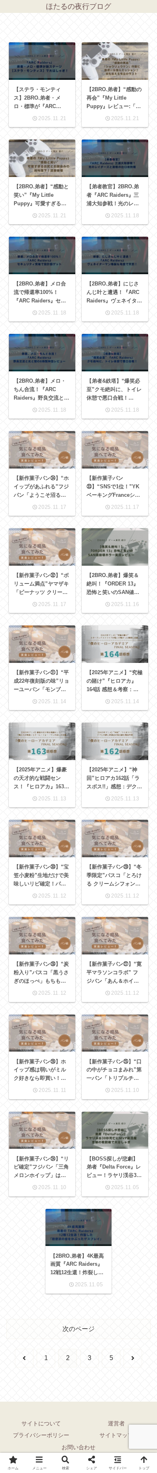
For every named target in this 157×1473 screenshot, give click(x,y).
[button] (139, 1142)
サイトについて (41, 1423)
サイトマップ (116, 1435)
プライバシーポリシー (41, 1435)
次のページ (78, 1328)
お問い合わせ (78, 1447)
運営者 (116, 1423)
